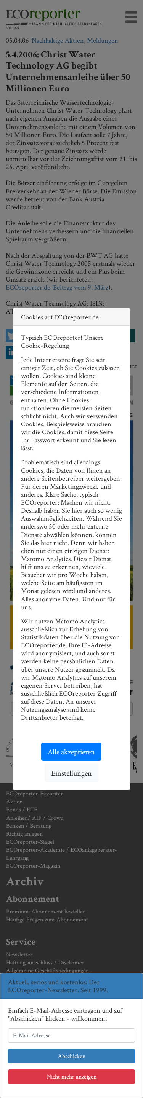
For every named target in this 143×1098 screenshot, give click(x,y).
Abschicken (71, 1056)
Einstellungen (71, 773)
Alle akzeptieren (71, 752)
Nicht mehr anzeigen (71, 1076)
